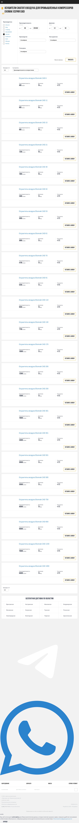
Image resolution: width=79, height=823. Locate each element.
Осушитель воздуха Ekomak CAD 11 (33, 100)
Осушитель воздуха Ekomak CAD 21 (33, 145)
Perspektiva (74, 806)
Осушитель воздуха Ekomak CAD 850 (33, 522)
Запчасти (28, 783)
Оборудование (5, 783)
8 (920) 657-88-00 (5, 800)
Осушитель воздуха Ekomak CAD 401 (33, 433)
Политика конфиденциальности (9, 804)
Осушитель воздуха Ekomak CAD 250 (33, 389)
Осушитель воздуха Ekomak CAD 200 (33, 366)
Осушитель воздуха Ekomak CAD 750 (33, 499)
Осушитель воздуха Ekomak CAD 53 (33, 211)
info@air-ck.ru (74, 804)
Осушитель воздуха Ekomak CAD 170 (33, 344)
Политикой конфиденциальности (63, 819)
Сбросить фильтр (58, 60)
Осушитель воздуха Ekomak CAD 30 (33, 167)
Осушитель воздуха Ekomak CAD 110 (33, 300)
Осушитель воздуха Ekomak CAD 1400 (34, 566)
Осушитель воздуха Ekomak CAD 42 (33, 189)
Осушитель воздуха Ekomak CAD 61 (33, 233)
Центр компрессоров (51, 2)
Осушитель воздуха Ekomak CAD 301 (33, 411)
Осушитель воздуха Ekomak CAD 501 (33, 455)
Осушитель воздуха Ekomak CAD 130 (33, 322)
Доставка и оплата (21, 789)
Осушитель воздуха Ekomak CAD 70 (33, 255)
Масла (50, 783)
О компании (5, 789)
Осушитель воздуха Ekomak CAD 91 (33, 278)
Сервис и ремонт (73, 783)
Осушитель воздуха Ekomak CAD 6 (33, 78)
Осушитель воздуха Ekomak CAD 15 (33, 122)
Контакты (37, 789)
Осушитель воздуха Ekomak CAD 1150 (34, 544)
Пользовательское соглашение (9, 802)
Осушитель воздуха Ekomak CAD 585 (33, 477)
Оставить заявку (70, 92)
